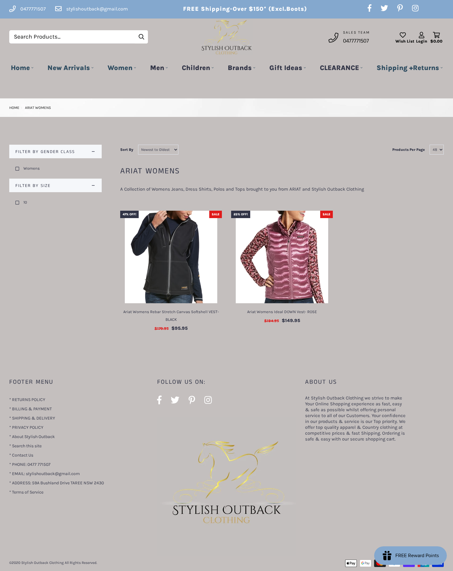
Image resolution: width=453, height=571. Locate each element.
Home (20, 68)
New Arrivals (68, 68)
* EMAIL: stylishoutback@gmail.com (44, 473)
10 (25, 202)
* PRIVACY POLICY (26, 427)
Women (120, 68)
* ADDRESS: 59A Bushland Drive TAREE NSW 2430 (56, 483)
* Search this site (25, 446)
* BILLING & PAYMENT (30, 409)
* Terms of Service (26, 492)
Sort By (126, 149)
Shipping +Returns (408, 68)
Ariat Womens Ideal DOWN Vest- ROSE (282, 311)
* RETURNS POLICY (27, 399)
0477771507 (356, 41)
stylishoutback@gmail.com (97, 9)
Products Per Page (408, 149)
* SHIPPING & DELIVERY (32, 418)
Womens (31, 168)
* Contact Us (21, 455)
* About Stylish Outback (32, 436)
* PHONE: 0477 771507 (30, 464)
